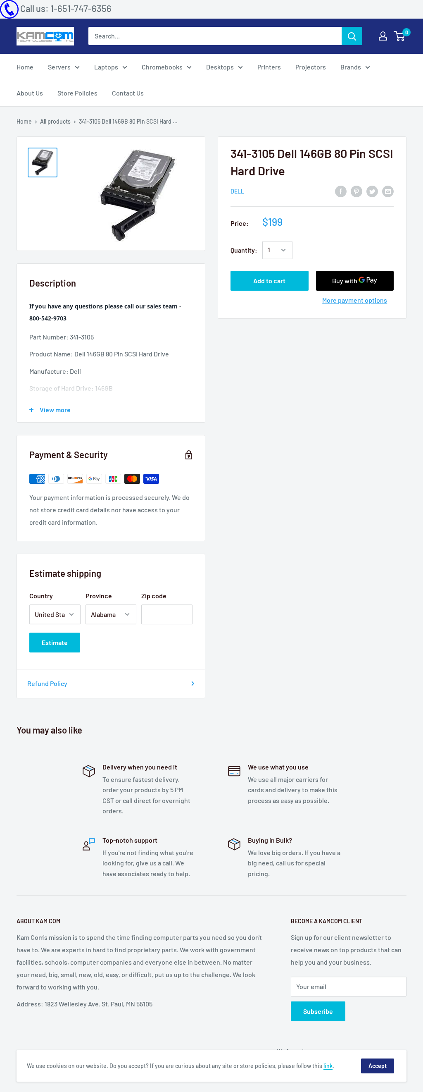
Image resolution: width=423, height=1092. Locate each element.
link (328, 1065)
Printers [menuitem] (269, 67)
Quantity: (244, 250)
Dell (237, 191)
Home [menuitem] (25, 67)
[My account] (383, 36)
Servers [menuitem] (59, 67)
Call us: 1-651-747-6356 (66, 8)
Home (24, 121)
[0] (399, 36)
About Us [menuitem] (30, 93)
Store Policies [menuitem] (77, 93)
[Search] (352, 36)
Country (41, 596)
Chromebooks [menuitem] (162, 67)
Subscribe (318, 1011)
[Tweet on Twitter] (372, 190)
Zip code (153, 596)
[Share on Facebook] (341, 190)
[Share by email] (388, 190)
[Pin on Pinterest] (356, 190)
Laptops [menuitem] (106, 67)
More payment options (354, 300)
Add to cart (269, 280)
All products (55, 121)
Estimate (55, 642)
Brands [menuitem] (350, 67)
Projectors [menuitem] (310, 67)
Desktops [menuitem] (220, 67)
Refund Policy (47, 683)
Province (99, 596)
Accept (377, 1065)
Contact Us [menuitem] (128, 93)
